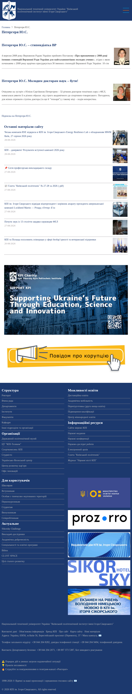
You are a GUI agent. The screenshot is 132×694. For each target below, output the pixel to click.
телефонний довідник (111, 642)
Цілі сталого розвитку (13, 561)
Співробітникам (10, 518)
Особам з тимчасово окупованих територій (24, 496)
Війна (5, 550)
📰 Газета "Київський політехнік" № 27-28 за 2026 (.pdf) (34, 186)
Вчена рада (7, 401)
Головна (6, 27)
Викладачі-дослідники (13, 534)
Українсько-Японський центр (17, 460)
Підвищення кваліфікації (81, 411)
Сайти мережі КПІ (77, 428)
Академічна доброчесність (15, 539)
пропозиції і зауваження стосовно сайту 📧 (54, 681)
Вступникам (8, 491)
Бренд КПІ (51, 631)
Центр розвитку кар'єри (14, 465)
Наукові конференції (78, 438)
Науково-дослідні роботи (81, 444)
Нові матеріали (92, 631)
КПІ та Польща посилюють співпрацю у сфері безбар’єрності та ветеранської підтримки (50, 239)
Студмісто (7, 455)
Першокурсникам (11, 501)
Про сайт (63, 631)
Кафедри (6, 422)
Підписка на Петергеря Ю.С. (16, 116)
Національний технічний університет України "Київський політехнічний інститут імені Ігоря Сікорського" (47, 10)
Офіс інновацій (10, 471)
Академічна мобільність (80, 401)
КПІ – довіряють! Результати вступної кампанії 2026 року (34, 150)
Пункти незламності (15, 665)
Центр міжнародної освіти (81, 417)
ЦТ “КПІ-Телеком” (11, 444)
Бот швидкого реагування (88, 650)
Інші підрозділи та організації (17, 428)
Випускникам (9, 512)
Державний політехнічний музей (19, 438)
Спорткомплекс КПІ (12, 449)
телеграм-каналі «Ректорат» (53, 669)
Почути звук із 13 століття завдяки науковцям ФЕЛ (31, 221)
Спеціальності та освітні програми (20, 545)
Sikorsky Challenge (11, 528)
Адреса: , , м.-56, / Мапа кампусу (49, 635)
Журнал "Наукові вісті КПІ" (82, 460)
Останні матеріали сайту (23, 126)
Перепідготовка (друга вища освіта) (86, 406)
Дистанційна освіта (78, 395)
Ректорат (6, 395)
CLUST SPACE (10, 556)
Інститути (7, 411)
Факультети (7, 417)
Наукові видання (76, 433)
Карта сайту (76, 631)
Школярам (7, 485)
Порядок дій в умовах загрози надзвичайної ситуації (32, 661)
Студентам (7, 507)
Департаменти (9, 406)
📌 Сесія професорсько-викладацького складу (28, 168)
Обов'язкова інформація (31, 631)
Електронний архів (78, 449)
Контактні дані (9, 631)
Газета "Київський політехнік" (84, 455)
